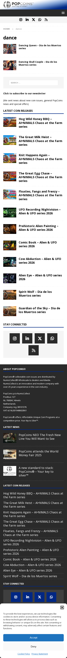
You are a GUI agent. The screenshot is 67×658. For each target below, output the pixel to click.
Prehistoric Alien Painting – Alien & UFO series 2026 (38, 228)
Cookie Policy (24, 653)
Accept (33, 637)
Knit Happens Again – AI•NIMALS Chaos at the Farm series (40, 159)
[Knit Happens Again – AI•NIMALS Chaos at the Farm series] (9, 158)
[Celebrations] (9, 49)
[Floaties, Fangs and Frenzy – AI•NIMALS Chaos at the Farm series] (9, 194)
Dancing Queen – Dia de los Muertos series (40, 47)
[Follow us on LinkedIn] (27, 19)
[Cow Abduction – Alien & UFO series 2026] (9, 262)
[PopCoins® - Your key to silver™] (33, 7)
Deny (33, 646)
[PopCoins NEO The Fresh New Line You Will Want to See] (9, 438)
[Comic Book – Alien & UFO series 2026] (9, 245)
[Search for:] (33, 83)
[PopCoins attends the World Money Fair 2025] (9, 454)
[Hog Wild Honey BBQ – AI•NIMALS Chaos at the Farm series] (9, 122)
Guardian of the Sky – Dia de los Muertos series (39, 310)
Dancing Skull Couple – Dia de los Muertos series (38, 63)
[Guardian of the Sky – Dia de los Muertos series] (9, 311)
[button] (62, 607)
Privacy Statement (40, 653)
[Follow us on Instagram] (21, 19)
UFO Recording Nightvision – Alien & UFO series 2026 (40, 211)
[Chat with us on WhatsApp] (40, 19)
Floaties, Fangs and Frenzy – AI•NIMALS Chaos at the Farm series (40, 195)
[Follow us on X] (33, 19)
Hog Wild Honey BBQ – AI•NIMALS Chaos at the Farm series (40, 123)
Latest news (11, 427)
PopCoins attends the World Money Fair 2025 (38, 453)
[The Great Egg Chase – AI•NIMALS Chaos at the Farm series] (9, 176)
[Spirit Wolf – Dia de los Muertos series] (9, 295)
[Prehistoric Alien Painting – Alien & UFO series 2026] (9, 229)
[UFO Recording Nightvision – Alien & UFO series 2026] (9, 212)
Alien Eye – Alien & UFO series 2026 (40, 277)
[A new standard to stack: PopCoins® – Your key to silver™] (9, 471)
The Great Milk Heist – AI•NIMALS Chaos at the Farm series (40, 141)
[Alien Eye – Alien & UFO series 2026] (9, 278)
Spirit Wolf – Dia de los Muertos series (35, 293)
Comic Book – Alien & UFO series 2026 (38, 244)
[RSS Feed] (46, 19)
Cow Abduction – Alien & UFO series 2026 (40, 261)
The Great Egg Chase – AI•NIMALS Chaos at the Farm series (40, 177)
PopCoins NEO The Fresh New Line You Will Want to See (40, 437)
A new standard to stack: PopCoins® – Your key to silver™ (36, 471)
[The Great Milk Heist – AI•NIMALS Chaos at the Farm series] (9, 140)
